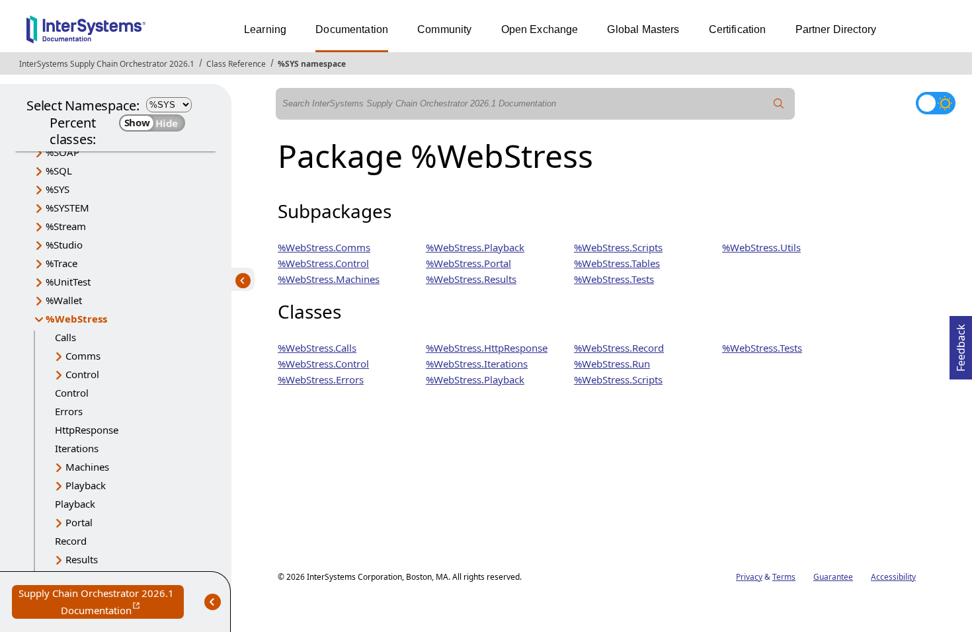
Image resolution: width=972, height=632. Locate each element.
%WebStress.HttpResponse (486, 347)
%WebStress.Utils (761, 247)
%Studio (64, 244)
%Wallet (64, 300)
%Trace (61, 263)
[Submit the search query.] (779, 104)
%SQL (59, 170)
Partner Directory (836, 29)
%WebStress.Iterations (477, 363)
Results (81, 559)
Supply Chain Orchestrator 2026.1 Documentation (101, 602)
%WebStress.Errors (321, 379)
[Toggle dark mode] (935, 103)
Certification (737, 29)
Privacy (749, 576)
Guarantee (833, 576)
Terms (783, 576)
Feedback (960, 344)
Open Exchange (540, 29)
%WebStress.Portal (468, 263)
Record (71, 540)
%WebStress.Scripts (618, 247)
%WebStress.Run (612, 363)
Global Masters (643, 29)
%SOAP (62, 152)
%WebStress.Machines (329, 279)
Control (82, 374)
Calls (65, 337)
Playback (85, 485)
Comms (83, 355)
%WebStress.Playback (475, 247)
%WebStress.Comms (324, 247)
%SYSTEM (67, 207)
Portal (79, 522)
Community (444, 29)
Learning (265, 29)
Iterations (77, 448)
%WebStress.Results (471, 279)
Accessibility (893, 576)
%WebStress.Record (619, 347)
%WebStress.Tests (614, 279)
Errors (69, 411)
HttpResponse (86, 429)
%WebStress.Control (323, 263)
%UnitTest (68, 281)
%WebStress (76, 318)
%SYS (57, 189)
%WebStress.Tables (617, 263)
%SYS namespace (312, 63)
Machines (87, 466)
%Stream (66, 226)
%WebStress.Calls (317, 347)
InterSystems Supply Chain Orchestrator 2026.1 (106, 63)
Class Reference (236, 63)
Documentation (351, 29)
